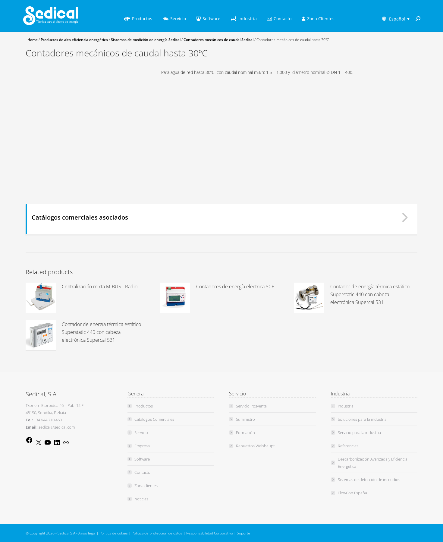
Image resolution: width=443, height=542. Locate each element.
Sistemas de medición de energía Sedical (146, 39)
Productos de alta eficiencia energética (74, 39)
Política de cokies (113, 533)
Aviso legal (87, 533)
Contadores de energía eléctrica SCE (235, 286)
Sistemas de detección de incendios (369, 479)
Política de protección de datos (157, 533)
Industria (345, 406)
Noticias (141, 499)
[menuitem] (399, 19)
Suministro (245, 419)
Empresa (142, 445)
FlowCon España (352, 493)
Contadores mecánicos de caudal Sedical (218, 39)
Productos (143, 406)
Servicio (141, 432)
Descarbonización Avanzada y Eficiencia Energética (372, 462)
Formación (245, 432)
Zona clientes (146, 485)
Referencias (348, 445)
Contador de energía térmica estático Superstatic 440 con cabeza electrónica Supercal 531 (370, 294)
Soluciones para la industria (362, 419)
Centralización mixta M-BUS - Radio (99, 286)
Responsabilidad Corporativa (209, 533)
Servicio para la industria (359, 432)
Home (32, 39)
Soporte (243, 533)
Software (142, 459)
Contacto (142, 472)
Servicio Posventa (251, 406)
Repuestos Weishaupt (255, 445)
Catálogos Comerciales (154, 419)
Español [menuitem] (397, 19)
